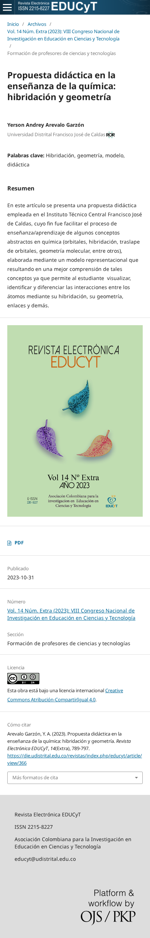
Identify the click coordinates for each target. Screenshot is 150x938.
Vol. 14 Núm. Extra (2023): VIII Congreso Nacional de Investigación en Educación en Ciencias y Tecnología (63, 35)
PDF (19, 542)
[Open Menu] (7, 7)
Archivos (37, 24)
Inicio (13, 24)
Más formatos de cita (35, 777)
